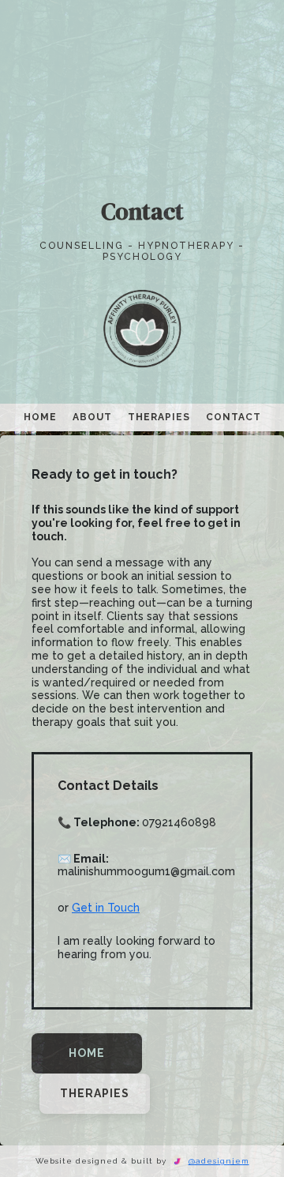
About (92, 417)
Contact (233, 417)
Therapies (159, 417)
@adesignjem (219, 1160)
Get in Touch (106, 907)
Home (40, 417)
